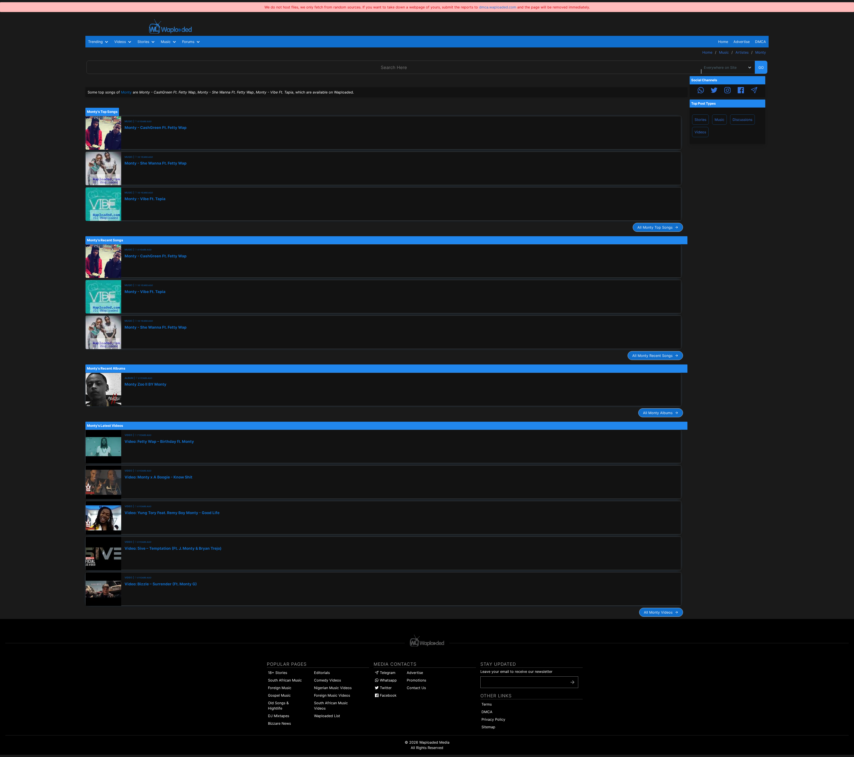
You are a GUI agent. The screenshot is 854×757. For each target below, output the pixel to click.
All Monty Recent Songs (653, 355)
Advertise (415, 672)
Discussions (742, 119)
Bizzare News (279, 723)
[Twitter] (714, 91)
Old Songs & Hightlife (278, 705)
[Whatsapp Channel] (701, 91)
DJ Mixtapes (278, 716)
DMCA (760, 41)
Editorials (322, 672)
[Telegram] (754, 91)
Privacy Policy (493, 719)
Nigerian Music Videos (333, 688)
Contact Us (416, 688)
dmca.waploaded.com (497, 7)
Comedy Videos (327, 680)
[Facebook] (741, 91)
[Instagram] (727, 91)
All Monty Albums (659, 413)
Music (719, 119)
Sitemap (488, 727)
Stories (700, 119)
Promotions (416, 680)
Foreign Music (279, 688)
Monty (126, 92)
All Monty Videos (659, 612)
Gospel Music (279, 695)
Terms (486, 704)
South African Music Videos (331, 705)
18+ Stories (277, 672)
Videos (700, 132)
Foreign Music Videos (332, 695)
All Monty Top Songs (656, 227)
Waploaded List (327, 716)
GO (761, 67)
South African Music (285, 680)
